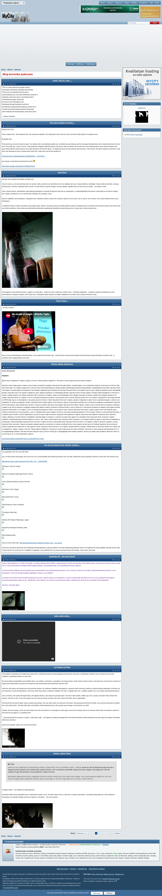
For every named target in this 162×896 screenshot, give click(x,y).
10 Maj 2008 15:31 (10, 176)
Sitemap (73, 869)
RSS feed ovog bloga (134, 135)
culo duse (62, 172)
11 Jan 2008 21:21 (10, 757)
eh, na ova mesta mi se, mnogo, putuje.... (62, 445)
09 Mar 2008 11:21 (10, 448)
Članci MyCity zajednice (97, 869)
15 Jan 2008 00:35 (10, 670)
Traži (151, 3)
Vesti (93, 874)
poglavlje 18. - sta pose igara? (62, 556)
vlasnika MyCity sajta (11, 887)
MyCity (102, 3)
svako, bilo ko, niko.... (62, 81)
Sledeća (117, 833)
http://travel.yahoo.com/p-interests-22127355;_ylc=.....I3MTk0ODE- (24, 461)
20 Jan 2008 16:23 (10, 619)
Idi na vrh (117, 84)
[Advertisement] (81, 44)
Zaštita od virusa (109, 874)
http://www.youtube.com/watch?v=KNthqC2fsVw (18, 166)
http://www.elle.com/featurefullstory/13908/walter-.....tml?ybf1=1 (23, 156)
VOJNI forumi (90, 64)
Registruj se (118, 3)
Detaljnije (106, 844)
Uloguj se (110, 3)
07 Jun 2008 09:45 (10, 84)
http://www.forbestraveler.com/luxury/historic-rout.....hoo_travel (41, 543)
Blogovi (127, 3)
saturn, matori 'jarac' (62, 753)
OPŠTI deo (80, 64)
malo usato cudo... (62, 616)
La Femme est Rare (62, 667)
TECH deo (70, 64)
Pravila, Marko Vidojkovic (62, 364)
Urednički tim (82, 869)
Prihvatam (96, 893)
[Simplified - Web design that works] (116, 881)
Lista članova (143, 3)
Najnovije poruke (62, 869)
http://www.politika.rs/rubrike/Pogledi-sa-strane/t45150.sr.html (23, 439)
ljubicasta (17, 69)
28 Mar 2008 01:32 (10, 304)
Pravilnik (134, 3)
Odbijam (109, 893)
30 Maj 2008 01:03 (10, 126)
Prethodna (80, 833)
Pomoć (157, 3)
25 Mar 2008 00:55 (10, 367)
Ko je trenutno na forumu (14, 841)
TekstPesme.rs (119, 874)
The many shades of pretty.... (62, 123)
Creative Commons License (111, 878)
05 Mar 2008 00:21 (10, 560)
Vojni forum (99, 874)
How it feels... (62, 301)
